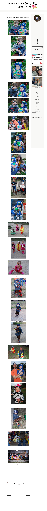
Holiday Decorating (37, 97)
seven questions (37, 109)
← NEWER (8, 495)
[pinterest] (37, 39)
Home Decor (37, 98)
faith (37, 107)
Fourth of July (37, 96)
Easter (37, 93)
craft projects (37, 106)
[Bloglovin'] (37, 41)
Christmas (37, 92)
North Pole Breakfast (37, 99)
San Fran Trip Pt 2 (37, 87)
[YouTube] (37, 43)
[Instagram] (37, 40)
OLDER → (28, 495)
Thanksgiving (37, 103)
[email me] (37, 42)
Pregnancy (37, 100)
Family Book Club (37, 95)
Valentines (37, 105)
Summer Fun (37, 102)
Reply (19, 484)
